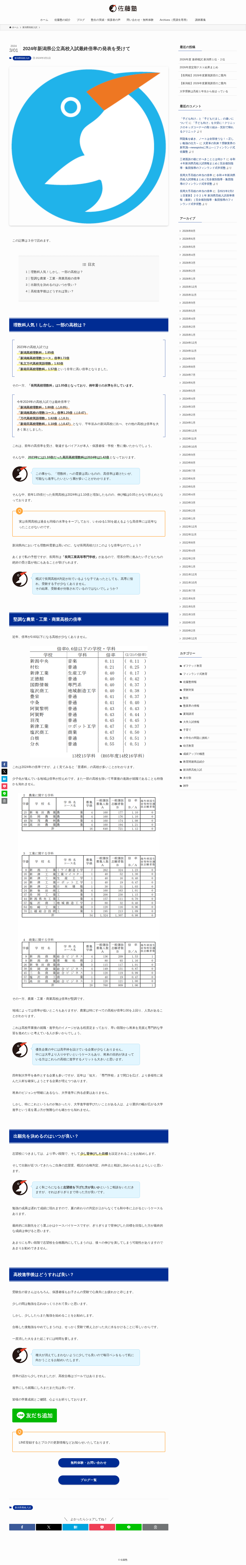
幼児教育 (188, 745)
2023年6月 (188, 478)
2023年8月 (188, 462)
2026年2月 (188, 270)
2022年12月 (189, 526)
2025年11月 (189, 294)
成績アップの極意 (194, 753)
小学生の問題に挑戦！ (196, 737)
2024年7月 (188, 374)
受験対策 (188, 689)
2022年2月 (188, 558)
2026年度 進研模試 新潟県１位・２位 (202, 59)
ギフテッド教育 (192, 665)
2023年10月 (189, 446)
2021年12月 (189, 574)
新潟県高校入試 (22, 58)
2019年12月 (189, 638)
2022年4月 (188, 550)
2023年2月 (188, 510)
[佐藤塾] (123, 8)
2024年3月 (188, 406)
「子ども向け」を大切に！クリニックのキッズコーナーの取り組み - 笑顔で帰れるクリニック (207, 127)
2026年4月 (188, 254)
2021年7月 (188, 590)
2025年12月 (189, 286)
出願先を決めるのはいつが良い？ (54, 284)
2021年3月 (188, 614)
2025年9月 (188, 302)
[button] (22, 1527)
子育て (187, 729)
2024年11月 (189, 350)
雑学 (186, 785)
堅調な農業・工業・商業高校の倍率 (55, 278)
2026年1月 (188, 278)
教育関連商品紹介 (194, 761)
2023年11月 (189, 438)
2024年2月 (188, 414)
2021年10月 (189, 582)
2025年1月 (188, 334)
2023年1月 (188, 518)
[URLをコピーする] (155, 1527)
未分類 (187, 777)
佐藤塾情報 (190, 681)
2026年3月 (188, 262)
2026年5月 (188, 246)
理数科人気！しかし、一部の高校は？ (57, 271)
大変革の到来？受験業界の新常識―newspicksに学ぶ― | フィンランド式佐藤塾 (207, 147)
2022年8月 (188, 542)
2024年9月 (188, 358)
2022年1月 (188, 566)
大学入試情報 (191, 721)
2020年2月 (188, 630)
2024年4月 (188, 398)
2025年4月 (188, 318)
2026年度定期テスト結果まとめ (199, 67)
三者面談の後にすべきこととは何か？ (203, 159)
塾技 (186, 697)
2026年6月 (188, 238)
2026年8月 (188, 230)
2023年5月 (188, 486)
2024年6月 (188, 382)
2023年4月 (188, 494)
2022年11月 (189, 534)
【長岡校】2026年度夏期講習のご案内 (203, 75)
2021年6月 (188, 598)
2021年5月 (188, 606)
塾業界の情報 (191, 705)
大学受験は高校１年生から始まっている (204, 91)
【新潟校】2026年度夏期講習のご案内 (203, 83)
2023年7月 (188, 470)
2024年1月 (188, 422)
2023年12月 (189, 430)
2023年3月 (188, 502)
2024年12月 (189, 342)
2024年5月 (188, 390)
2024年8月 (188, 366)
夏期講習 (188, 713)
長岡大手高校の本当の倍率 (196, 175)
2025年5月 (188, 310)
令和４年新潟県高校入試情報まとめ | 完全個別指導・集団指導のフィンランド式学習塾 (207, 163)
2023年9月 (188, 454)
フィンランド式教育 (195, 673)
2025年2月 (188, 326)
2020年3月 (188, 622)
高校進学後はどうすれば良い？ (52, 291)
